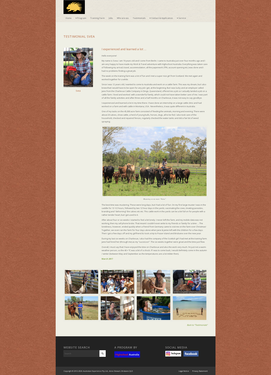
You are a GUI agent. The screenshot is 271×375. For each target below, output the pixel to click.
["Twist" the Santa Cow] (190, 282)
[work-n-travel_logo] (74, 7)
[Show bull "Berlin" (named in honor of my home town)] (82, 308)
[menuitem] (69, 18)
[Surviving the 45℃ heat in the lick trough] (154, 308)
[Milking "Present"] (117, 308)
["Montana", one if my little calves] (154, 282)
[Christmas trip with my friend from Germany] (190, 308)
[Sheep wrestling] (82, 282)
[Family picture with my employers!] (117, 282)
